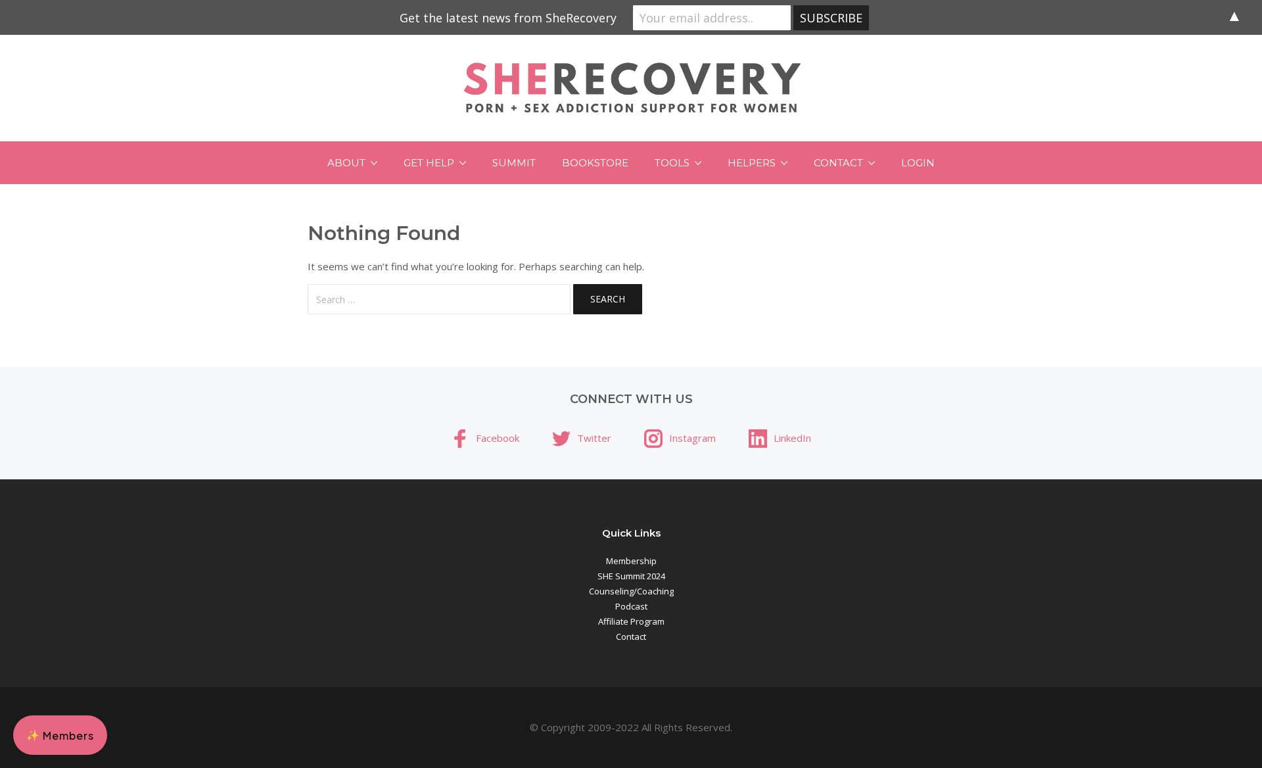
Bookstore (595, 162)
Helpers (752, 162)
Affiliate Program (631, 621)
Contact (838, 162)
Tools (672, 162)
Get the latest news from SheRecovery (508, 18)
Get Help (429, 162)
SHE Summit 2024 (631, 576)
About (346, 162)
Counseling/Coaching (631, 591)
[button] (60, 735)
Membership (631, 561)
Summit (514, 162)
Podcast (631, 606)
